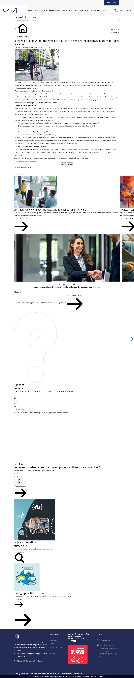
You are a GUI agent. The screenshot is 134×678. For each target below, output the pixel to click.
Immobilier (66, 10)
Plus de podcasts (20, 486)
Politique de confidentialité (42, 674)
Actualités (95, 10)
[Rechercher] (119, 20)
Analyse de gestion (56, 647)
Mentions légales (26, 674)
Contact (104, 10)
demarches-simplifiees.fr (64, 149)
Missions (38, 10)
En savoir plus (101, 676)
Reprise (52, 644)
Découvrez (19, 599)
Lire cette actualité (21, 219)
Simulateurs (84, 10)
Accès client (111, 3)
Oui (16, 395)
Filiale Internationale (52, 10)
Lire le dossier (19, 552)
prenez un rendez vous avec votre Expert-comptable (69, 158)
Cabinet (30, 10)
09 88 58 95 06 (125, 10)
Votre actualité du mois (23, 611)
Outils (74, 10)
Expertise (53, 640)
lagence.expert (76, 674)
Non (21, 395)
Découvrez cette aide (74, 295)
